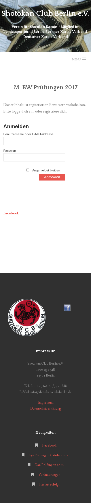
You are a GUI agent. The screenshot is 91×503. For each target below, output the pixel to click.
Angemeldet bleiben (46, 170)
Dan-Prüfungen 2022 (49, 465)
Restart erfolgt (49, 484)
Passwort (9, 150)
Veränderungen (49, 474)
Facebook (11, 213)
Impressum (45, 402)
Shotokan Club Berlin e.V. (45, 13)
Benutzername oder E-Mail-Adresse (28, 134)
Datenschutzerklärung (45, 408)
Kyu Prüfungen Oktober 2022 (49, 455)
